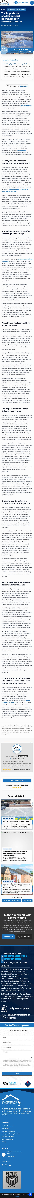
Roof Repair (5, 1128)
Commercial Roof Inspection (16, 9)
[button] (32, 3)
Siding (4, 1142)
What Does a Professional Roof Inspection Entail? (17, 69)
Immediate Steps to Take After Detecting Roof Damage (17, 66)
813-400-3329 (23, 3)
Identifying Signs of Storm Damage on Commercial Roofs (17, 64)
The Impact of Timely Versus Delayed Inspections (17, 71)
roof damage (21, 150)
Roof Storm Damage (8, 1131)
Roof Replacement (8, 1126)
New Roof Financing (8, 1136)
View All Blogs (27, 901)
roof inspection (26, 106)
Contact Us (8, 937)
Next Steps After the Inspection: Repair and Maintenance (17, 77)
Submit (17, 1074)
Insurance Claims (7, 1139)
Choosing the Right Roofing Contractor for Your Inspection (17, 74)
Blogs (3, 9)
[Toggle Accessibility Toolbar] (30, 1194)
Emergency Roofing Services (11, 1134)
